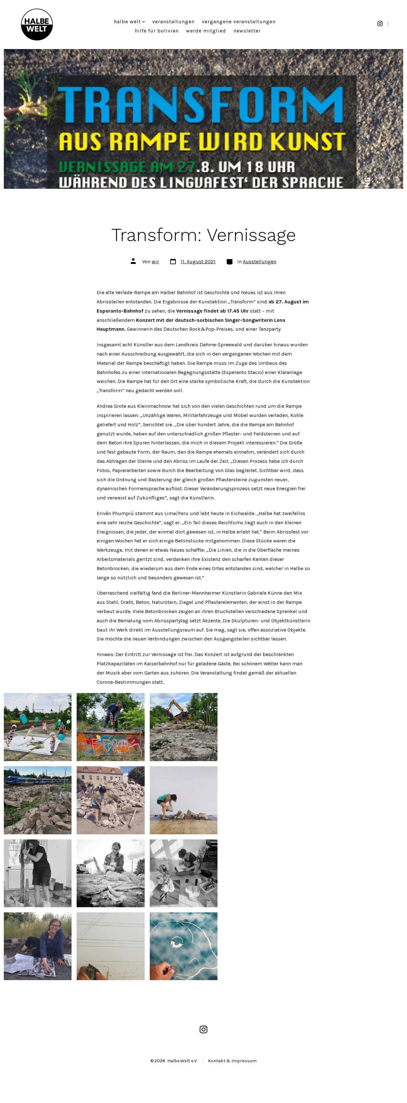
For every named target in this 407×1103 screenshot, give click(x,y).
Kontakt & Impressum (232, 1061)
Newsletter (247, 31)
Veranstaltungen (173, 21)
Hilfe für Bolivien (157, 31)
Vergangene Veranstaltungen (239, 21)
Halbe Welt (127, 21)
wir (155, 261)
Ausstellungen (259, 261)
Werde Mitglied (206, 31)
